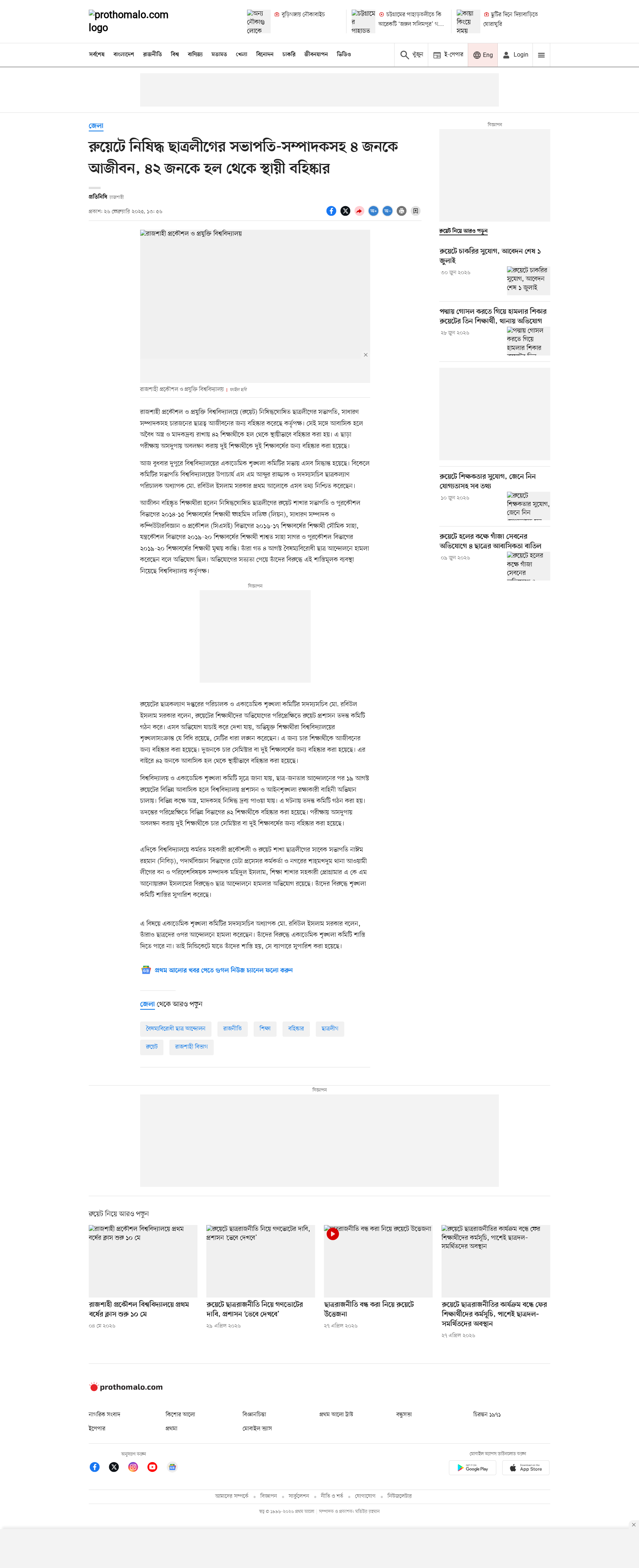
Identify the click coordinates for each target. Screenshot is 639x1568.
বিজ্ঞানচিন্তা (254, 1415)
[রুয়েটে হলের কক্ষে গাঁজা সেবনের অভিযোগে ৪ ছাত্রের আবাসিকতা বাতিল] (528, 566)
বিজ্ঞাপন (268, 1496)
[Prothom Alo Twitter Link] (117, 1468)
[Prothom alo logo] (126, 1389)
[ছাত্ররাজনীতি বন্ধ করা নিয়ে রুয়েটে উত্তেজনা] (378, 1261)
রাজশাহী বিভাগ (191, 1047)
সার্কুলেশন (299, 1496)
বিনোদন (265, 54)
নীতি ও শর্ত (332, 1496)
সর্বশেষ (97, 54)
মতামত (219, 54)
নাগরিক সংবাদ (104, 1415)
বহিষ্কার (296, 1029)
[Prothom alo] (139, 21)
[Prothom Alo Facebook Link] (98, 1468)
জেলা (96, 126)
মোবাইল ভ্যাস (257, 1429)
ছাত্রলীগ (330, 1029)
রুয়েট (152, 1047)
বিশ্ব (175, 54)
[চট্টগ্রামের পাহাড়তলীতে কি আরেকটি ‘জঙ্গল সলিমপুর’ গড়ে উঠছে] (363, 21)
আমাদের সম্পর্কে (231, 1496)
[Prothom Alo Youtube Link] (156, 1468)
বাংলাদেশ (124, 54)
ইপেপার (97, 1429)
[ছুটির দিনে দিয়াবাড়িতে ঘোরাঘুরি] (468, 21)
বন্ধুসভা (404, 1415)
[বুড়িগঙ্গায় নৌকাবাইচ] (259, 21)
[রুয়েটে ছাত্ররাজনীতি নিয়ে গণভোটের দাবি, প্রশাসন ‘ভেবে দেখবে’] (260, 1261)
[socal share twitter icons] (346, 215)
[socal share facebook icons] (332, 215)
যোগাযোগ (365, 1496)
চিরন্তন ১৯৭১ (487, 1415)
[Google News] (172, 1468)
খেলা (241, 54)
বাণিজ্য (195, 54)
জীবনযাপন (316, 54)
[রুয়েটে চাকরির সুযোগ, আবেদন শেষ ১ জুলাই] (528, 280)
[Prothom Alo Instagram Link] (136, 1468)
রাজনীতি (152, 54)
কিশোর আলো (180, 1415)
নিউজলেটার (400, 1496)
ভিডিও (344, 54)
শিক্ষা (265, 1029)
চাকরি (289, 54)
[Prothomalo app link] (472, 1469)
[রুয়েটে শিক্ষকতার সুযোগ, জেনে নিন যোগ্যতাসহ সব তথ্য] (528, 506)
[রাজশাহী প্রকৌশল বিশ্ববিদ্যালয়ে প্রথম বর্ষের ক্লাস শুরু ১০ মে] (143, 1261)
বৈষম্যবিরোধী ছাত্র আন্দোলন (176, 1029)
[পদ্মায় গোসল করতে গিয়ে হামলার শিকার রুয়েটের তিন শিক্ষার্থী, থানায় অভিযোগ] (528, 341)
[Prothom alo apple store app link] (525, 1469)
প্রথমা (172, 1429)
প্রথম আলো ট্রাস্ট (336, 1415)
